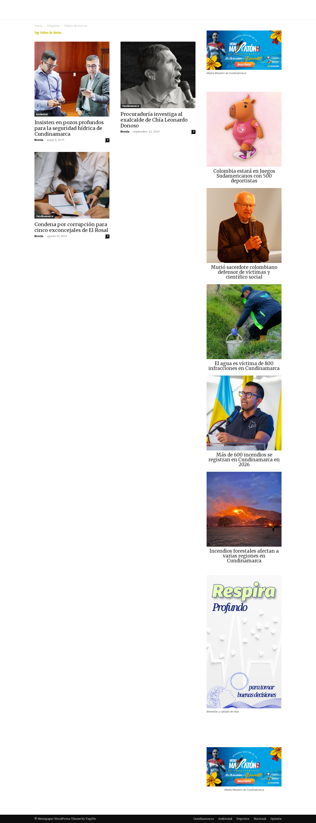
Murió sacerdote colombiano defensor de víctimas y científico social (244, 272)
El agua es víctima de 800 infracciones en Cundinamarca (244, 366)
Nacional (260, 818)
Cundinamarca (130, 106)
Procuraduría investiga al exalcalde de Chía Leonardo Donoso (154, 120)
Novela (38, 140)
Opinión (276, 818)
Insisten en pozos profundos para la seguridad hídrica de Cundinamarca (69, 128)
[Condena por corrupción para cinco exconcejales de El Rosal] (71, 185)
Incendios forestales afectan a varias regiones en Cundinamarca (244, 556)
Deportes (242, 818)
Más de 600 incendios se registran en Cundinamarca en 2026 (244, 459)
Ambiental (42, 114)
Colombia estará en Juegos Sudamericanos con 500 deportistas (244, 176)
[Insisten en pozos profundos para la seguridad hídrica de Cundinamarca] (71, 79)
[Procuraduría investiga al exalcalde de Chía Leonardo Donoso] (158, 75)
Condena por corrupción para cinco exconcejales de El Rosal (71, 227)
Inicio (38, 26)
